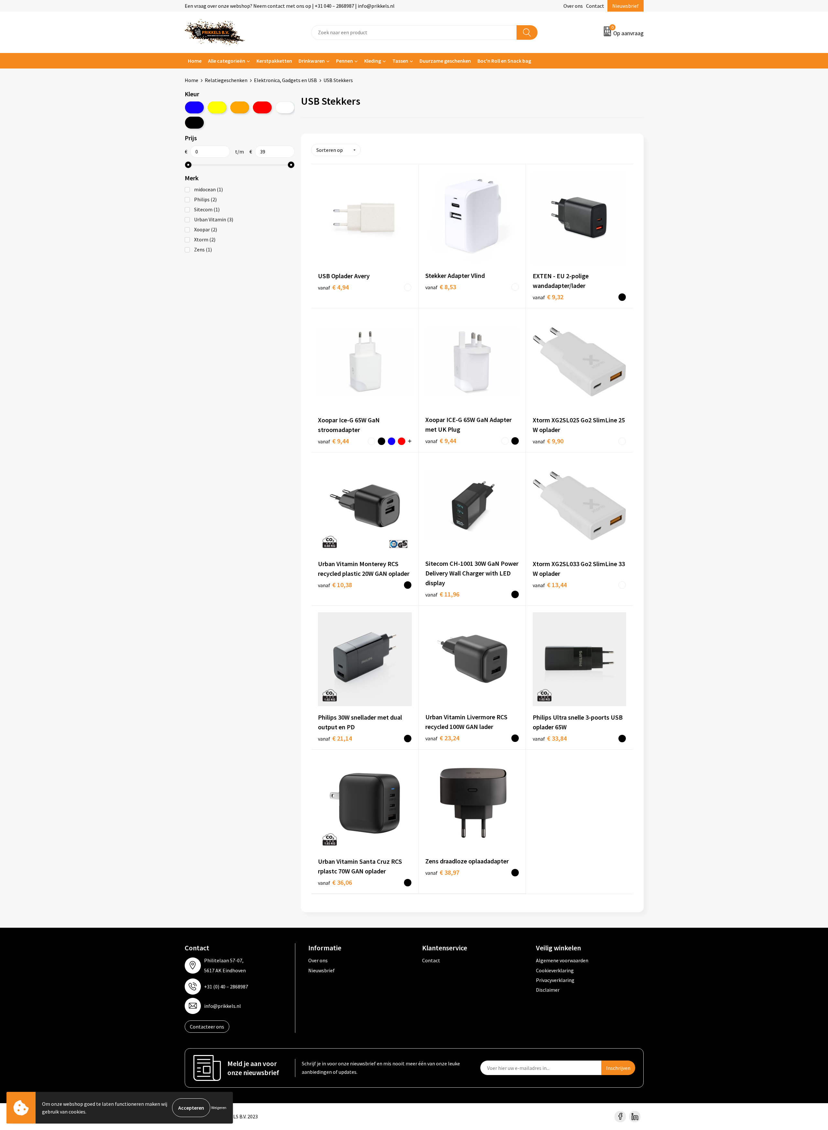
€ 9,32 (548, 297)
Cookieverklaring (555, 970)
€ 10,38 (335, 585)
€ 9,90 (548, 441)
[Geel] (217, 107)
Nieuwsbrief (625, 6)
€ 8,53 (440, 287)
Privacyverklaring (555, 980)
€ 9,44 (333, 441)
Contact (595, 6)
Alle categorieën (226, 61)
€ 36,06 (335, 882)
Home (195, 61)
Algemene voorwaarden (562, 960)
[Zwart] (194, 123)
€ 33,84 (550, 738)
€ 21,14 (335, 738)
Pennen (344, 61)
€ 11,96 (442, 594)
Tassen (400, 61)
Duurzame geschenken (445, 61)
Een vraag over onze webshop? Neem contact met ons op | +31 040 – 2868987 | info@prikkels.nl (290, 6)
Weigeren (218, 1107)
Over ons (573, 6)
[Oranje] (239, 107)
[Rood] (262, 107)
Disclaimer (548, 990)
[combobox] (414, 32)
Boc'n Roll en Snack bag (504, 61)
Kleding (372, 61)
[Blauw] (194, 107)
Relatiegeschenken (226, 80)
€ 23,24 (442, 738)
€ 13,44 (550, 585)
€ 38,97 (442, 872)
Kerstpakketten (274, 61)
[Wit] (285, 107)
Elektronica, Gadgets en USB (285, 80)
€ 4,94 (333, 287)
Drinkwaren (312, 61)
